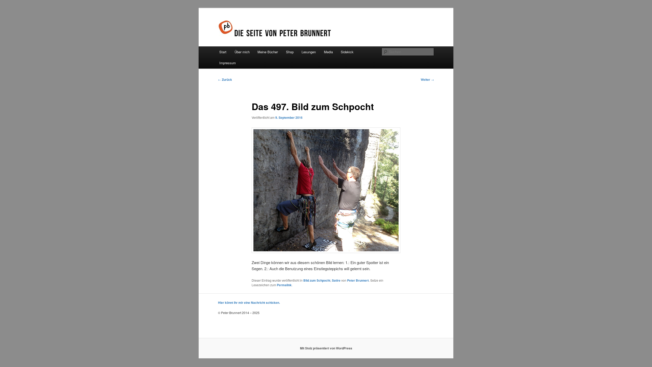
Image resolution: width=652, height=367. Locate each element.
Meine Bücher (267, 51)
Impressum (227, 62)
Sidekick (347, 51)
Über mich (242, 51)
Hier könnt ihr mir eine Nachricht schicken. (249, 302)
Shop (290, 51)
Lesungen (309, 51)
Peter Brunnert (358, 280)
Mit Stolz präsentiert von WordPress (326, 348)
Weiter (427, 79)
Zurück (225, 79)
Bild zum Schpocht (316, 280)
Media (328, 51)
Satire (336, 280)
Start (222, 51)
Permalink (284, 285)
